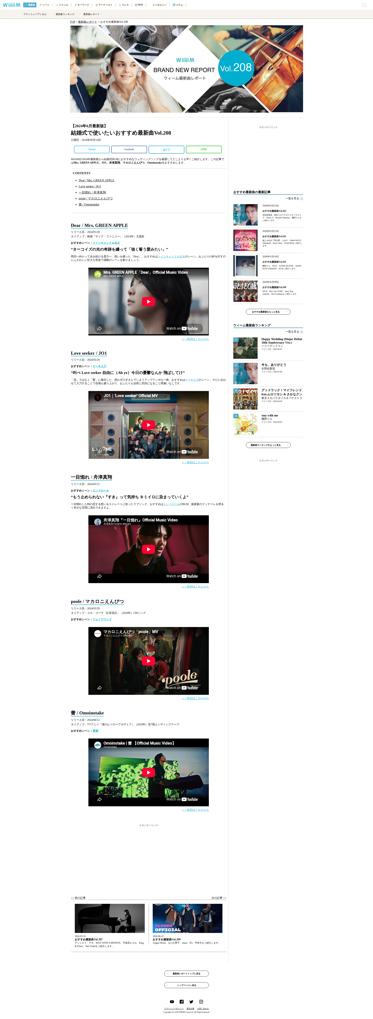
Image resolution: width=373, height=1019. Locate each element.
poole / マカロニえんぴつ (96, 198)
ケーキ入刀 (99, 366)
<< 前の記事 (78, 897)
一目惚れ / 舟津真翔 (92, 192)
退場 (95, 730)
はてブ (166, 149)
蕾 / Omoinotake (89, 204)
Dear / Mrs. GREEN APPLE (96, 180)
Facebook (129, 149)
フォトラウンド (102, 619)
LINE (204, 149)
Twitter (92, 149)
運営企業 (190, 1009)
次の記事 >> (219, 897)
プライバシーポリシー (174, 1009)
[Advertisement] (148, 856)
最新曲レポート (87, 21)
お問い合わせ (203, 1009)
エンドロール (101, 490)
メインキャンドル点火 (106, 242)
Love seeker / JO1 (90, 186)
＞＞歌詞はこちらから (195, 339)
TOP (72, 21)
